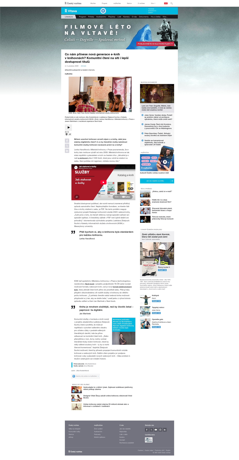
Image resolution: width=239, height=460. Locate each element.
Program (104, 3)
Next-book (89, 284)
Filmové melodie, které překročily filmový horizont (162, 218)
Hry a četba (155, 17)
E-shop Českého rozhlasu (151, 229)
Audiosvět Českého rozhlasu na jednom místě (154, 173)
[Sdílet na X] (67, 146)
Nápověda (123, 431)
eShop (71, 437)
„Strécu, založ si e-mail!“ (162, 191)
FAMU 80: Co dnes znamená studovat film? (161, 201)
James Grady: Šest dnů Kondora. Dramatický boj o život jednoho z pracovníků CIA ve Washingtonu (158, 126)
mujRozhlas (117, 3)
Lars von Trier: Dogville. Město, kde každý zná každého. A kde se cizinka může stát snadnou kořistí (157, 108)
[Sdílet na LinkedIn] (67, 151)
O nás (134, 17)
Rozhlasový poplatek (127, 443)
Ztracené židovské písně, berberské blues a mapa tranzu (162, 210)
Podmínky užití (159, 450)
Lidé (119, 17)
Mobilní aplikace (99, 437)
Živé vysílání (145, 164)
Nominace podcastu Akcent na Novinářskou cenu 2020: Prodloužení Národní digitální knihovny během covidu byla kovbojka (123, 325)
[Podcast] (66, 134)
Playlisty (111, 17)
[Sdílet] (70, 134)
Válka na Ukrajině (74, 429)
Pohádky (144, 161)
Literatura (69, 17)
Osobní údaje (149, 450)
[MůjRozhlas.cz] (68, 74)
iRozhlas (93, 3)
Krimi (153, 157)
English (168, 450)
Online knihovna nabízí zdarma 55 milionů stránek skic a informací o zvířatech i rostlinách (106, 405)
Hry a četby (145, 157)
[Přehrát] (68, 127)
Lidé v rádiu (124, 434)
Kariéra (122, 437)
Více (165, 17)
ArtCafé (83, 66)
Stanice (129, 3)
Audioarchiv (152, 10)
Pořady (91, 17)
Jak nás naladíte (125, 429)
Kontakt (122, 440)
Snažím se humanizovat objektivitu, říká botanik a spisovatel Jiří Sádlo (155, 143)
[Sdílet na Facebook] (67, 141)
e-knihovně (83, 158)
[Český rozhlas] (73, 3)
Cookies (140, 450)
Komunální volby (74, 431)
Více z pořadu (146, 189)
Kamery (150, 12)
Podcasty (97, 434)
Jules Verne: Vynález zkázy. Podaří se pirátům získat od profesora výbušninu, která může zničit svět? (158, 117)
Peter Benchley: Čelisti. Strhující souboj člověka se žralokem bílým (158, 134)
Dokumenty (144, 17)
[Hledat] (171, 3)
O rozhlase (141, 3)
